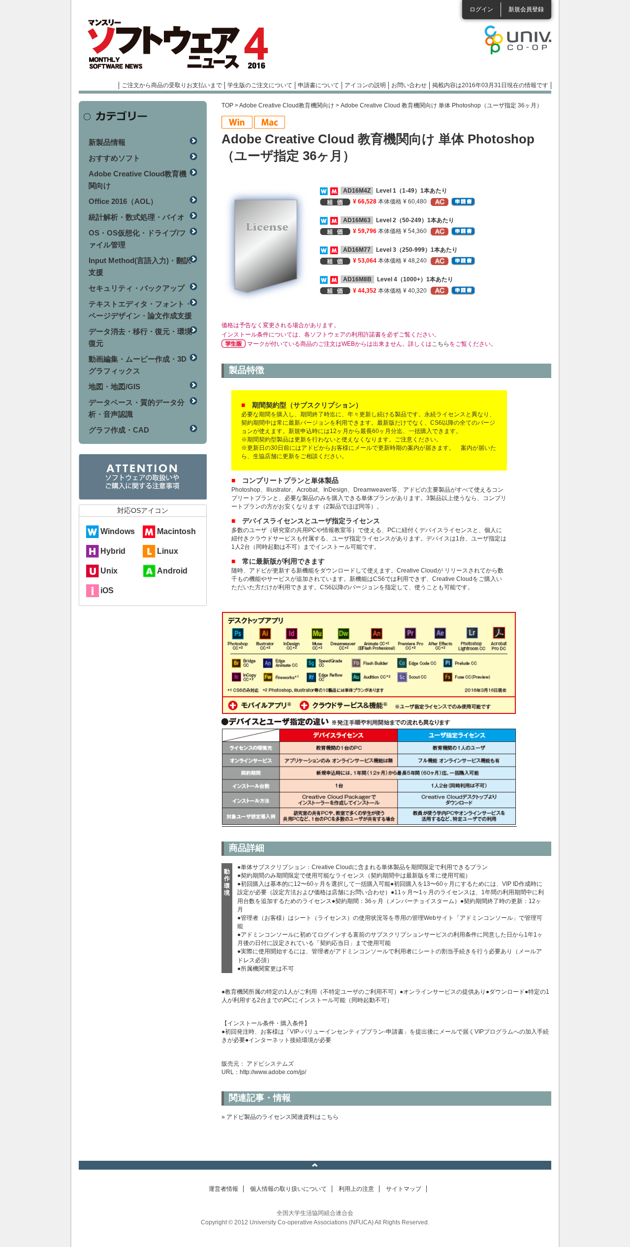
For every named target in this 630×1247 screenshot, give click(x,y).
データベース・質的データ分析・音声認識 (137, 408)
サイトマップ (403, 1188)
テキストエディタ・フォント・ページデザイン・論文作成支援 (140, 310)
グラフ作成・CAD (119, 430)
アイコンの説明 (365, 85)
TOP (227, 105)
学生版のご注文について (259, 85)
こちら (440, 343)
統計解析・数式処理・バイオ (137, 217)
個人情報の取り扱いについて (288, 1188)
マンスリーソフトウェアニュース (183, 44)
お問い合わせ (409, 85)
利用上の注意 (356, 1188)
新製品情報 (107, 142)
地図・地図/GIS (114, 386)
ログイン (481, 9)
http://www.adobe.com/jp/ (273, 1072)
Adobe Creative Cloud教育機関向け (286, 105)
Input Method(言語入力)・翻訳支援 (140, 266)
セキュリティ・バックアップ (137, 288)
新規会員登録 (526, 9)
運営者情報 (223, 1188)
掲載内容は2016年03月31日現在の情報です (490, 85)
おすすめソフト (114, 158)
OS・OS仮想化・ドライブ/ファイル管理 (137, 239)
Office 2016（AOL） (123, 201)
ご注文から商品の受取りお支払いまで (172, 85)
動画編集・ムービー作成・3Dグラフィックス (138, 365)
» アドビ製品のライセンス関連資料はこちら (280, 1116)
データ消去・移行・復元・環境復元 (140, 337)
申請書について (318, 85)
